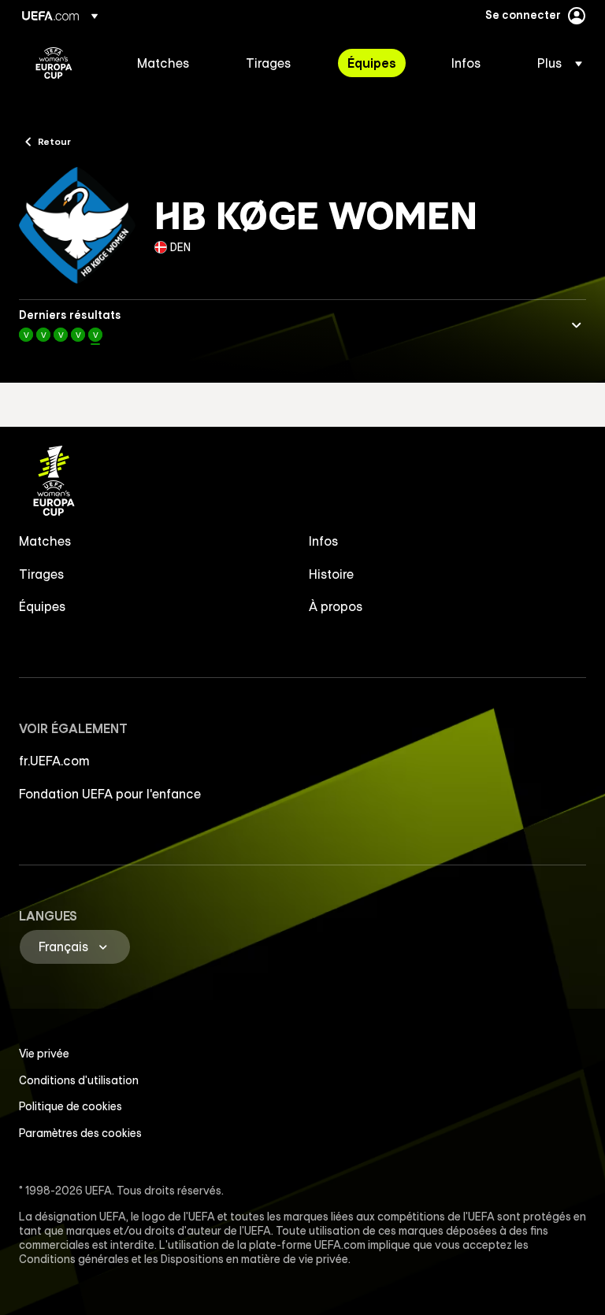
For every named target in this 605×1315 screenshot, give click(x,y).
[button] (555, 63)
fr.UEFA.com (54, 761)
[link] (163, 63)
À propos (336, 606)
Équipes (42, 606)
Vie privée (44, 1053)
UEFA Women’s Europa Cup (54, 63)
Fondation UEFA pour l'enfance (110, 794)
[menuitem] (172, 63)
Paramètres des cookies (80, 1133)
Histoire (331, 574)
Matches (45, 541)
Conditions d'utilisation (79, 1080)
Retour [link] (54, 140)
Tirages (42, 574)
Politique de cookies (70, 1106)
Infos (324, 541)
